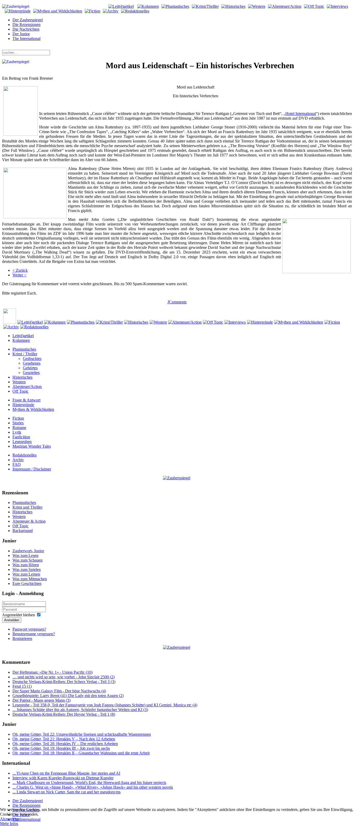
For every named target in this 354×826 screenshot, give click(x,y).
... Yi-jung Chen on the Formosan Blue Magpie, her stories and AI (66, 773)
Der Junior (21, 34)
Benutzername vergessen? (33, 634)
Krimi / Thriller (24, 354)
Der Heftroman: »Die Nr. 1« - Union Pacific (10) (52, 672)
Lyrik (16, 432)
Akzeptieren (10, 819)
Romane (19, 427)
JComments (177, 302)
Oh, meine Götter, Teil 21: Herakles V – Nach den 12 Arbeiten (63, 739)
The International (26, 38)
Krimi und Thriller (27, 507)
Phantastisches (24, 349)
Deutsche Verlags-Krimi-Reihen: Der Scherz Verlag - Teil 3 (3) (63, 681)
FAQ (16, 464)
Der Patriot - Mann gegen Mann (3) (41, 700)
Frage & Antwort (26, 400)
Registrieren (22, 638)
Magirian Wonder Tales (31, 446)
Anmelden (11, 620)
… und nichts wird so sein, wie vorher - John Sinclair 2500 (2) (63, 677)
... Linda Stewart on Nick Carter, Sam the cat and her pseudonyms (66, 792)
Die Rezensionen (26, 24)
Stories (18, 423)
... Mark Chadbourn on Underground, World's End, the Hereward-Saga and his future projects (89, 782)
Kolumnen (21, 340)
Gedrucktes (32, 358)
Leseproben (22, 441)
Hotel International (300, 113)
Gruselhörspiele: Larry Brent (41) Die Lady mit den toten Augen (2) (68, 695)
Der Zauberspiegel (27, 20)
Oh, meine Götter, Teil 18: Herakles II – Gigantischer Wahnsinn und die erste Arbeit (81, 753)
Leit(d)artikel (23, 335)
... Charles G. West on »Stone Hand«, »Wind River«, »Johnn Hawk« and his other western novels (92, 787)
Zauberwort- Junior (28, 551)
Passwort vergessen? (29, 629)
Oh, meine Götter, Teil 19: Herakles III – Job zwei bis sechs (61, 748)
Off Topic (20, 391)
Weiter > (19, 275)
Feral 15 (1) (22, 686)
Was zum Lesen (25, 555)
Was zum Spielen (26, 569)
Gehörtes (30, 368)
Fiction (18, 418)
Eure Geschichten (26, 583)
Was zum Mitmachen (29, 579)
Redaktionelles (24, 455)
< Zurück (20, 270)
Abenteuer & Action (29, 521)
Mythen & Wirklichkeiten (33, 409)
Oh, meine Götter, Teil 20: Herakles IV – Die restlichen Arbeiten (65, 743)
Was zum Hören (25, 565)
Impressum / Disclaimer (31, 469)
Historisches (22, 377)
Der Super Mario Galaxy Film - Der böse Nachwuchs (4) (59, 691)
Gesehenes (31, 363)
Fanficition (21, 437)
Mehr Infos (9, 823)
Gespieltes (31, 372)
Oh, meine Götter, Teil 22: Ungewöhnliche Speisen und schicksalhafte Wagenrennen (81, 734)
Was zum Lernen (26, 574)
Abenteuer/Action (27, 386)
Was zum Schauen (27, 560)
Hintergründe (23, 404)
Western (19, 382)
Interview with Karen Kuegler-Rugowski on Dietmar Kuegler (63, 778)
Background (22, 530)
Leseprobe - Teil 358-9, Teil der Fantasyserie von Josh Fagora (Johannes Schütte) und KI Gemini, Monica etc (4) (104, 705)
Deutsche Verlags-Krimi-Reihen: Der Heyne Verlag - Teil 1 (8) (63, 714)
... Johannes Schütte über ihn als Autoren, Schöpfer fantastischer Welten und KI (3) (80, 709)
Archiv (18, 460)
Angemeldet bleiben (18, 615)
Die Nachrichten (25, 29)
